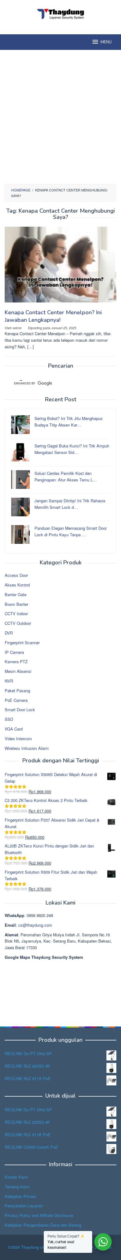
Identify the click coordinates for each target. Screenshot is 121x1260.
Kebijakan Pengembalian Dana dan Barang (43, 1225)
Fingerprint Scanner (22, 642)
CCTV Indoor (16, 613)
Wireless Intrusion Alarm (27, 748)
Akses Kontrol (17, 585)
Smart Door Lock (20, 709)
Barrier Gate (15, 594)
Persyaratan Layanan (24, 1206)
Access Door (16, 575)
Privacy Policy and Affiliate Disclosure (39, 1215)
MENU (106, 42)
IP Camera (14, 652)
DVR (9, 633)
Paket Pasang (17, 690)
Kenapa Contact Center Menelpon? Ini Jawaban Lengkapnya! (53, 316)
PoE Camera (16, 700)
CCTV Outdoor (18, 623)
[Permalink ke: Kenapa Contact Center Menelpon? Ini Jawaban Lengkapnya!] (60, 267)
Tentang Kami (17, 1187)
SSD (9, 719)
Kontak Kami (16, 1177)
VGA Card (14, 729)
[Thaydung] (60, 13)
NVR (9, 681)
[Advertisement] (60, 117)
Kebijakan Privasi (20, 1196)
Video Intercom (18, 738)
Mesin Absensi (18, 671)
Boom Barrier (16, 604)
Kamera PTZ (16, 661)
